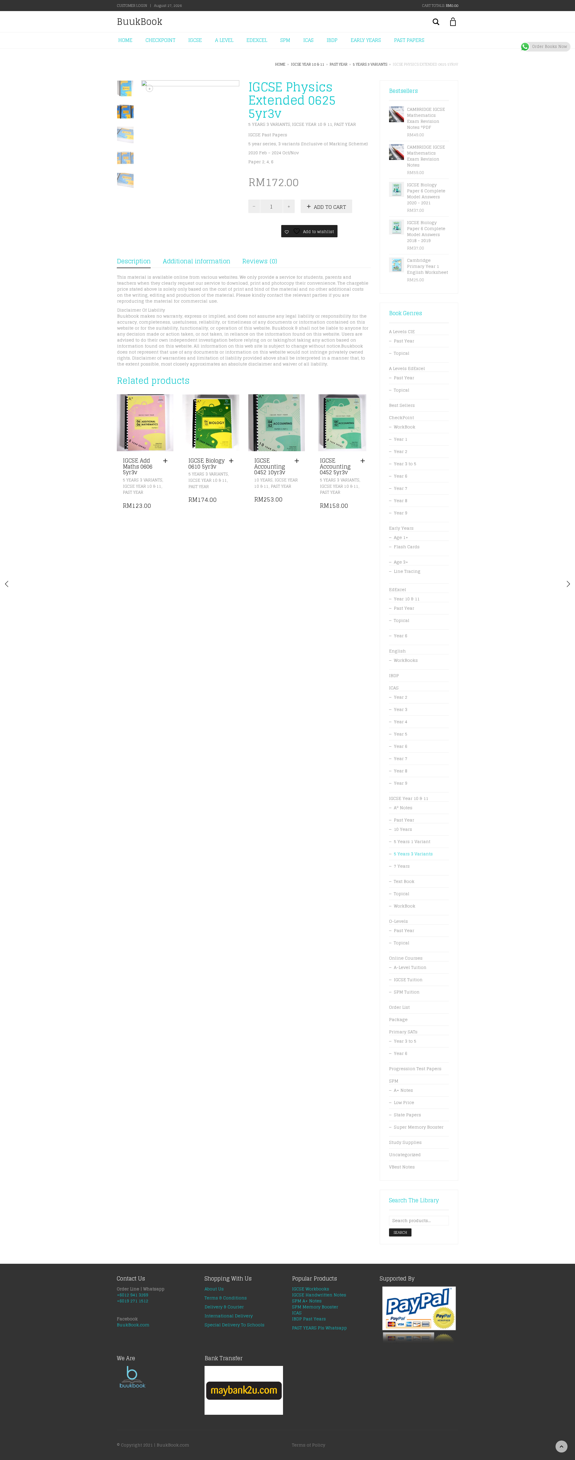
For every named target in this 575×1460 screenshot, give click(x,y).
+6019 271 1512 (132, 1301)
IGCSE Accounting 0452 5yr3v (335, 466)
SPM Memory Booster (315, 1306)
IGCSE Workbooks (310, 1289)
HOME (125, 40)
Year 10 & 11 (407, 599)
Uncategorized (405, 1154)
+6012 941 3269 (132, 1295)
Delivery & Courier (224, 1306)
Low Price (404, 1102)
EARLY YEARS (366, 40)
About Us (214, 1289)
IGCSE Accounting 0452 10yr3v (269, 466)
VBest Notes (402, 1167)
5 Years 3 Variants (370, 64)
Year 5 (400, 734)
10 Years (263, 480)
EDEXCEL (256, 40)
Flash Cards (407, 546)
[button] (166, 461)
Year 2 (400, 451)
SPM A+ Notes (307, 1301)
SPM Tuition (407, 992)
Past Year (338, 64)
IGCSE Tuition (408, 979)
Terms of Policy (308, 1445)
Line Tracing (407, 571)
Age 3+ (401, 562)
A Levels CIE (402, 331)
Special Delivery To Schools (234, 1324)
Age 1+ (401, 537)
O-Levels (398, 921)
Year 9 (400, 513)
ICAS (308, 40)
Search (400, 1232)
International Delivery (229, 1315)
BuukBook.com (133, 1324)
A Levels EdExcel (407, 368)
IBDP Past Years (309, 1318)
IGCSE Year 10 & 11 (307, 64)
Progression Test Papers (415, 1068)
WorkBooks (406, 660)
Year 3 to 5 (405, 463)
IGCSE (195, 40)
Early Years (401, 528)
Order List (399, 1007)
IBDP (332, 40)
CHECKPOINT (160, 40)
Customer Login (132, 5)
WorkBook (404, 427)
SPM (285, 40)
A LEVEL (224, 40)
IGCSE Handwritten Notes (319, 1295)
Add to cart (330, 207)
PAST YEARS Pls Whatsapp (319, 1327)
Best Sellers (402, 405)
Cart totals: (440, 5)
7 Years (402, 866)
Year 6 (400, 476)
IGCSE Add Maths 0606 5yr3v (137, 466)
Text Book (404, 881)
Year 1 (400, 439)
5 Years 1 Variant (412, 841)
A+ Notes (403, 1090)
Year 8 (400, 500)
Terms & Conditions (226, 1298)
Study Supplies (405, 1142)
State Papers (407, 1114)
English (397, 651)
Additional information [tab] (196, 261)
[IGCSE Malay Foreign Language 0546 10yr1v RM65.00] (568, 584)
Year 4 (400, 721)
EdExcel (397, 589)
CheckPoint (401, 417)
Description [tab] (134, 261)
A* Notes (403, 807)
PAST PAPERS (409, 40)
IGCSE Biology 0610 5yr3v (206, 463)
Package (398, 1019)
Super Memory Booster (419, 1127)
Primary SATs (403, 1031)
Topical (401, 353)
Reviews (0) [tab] (259, 261)
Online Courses (406, 958)
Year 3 (400, 709)
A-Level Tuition (410, 967)
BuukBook (139, 21)
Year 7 (400, 488)
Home (280, 64)
